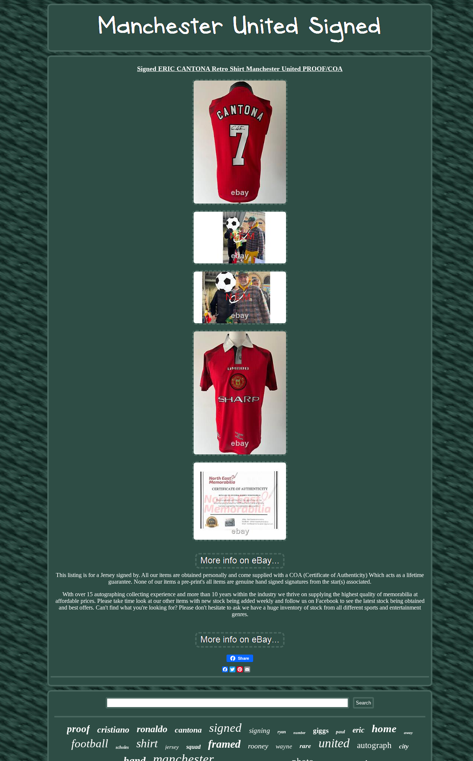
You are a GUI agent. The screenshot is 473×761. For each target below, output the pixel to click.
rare (305, 745)
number (299, 733)
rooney (258, 746)
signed (225, 727)
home (384, 728)
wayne (284, 746)
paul (340, 731)
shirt (147, 743)
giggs (321, 730)
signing (259, 730)
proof (78, 728)
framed (224, 744)
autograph (374, 745)
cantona (188, 729)
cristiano (113, 729)
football (89, 743)
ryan (282, 731)
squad (193, 747)
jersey (172, 747)
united (334, 743)
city (404, 746)
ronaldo (152, 729)
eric (358, 730)
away (408, 732)
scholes (122, 747)
